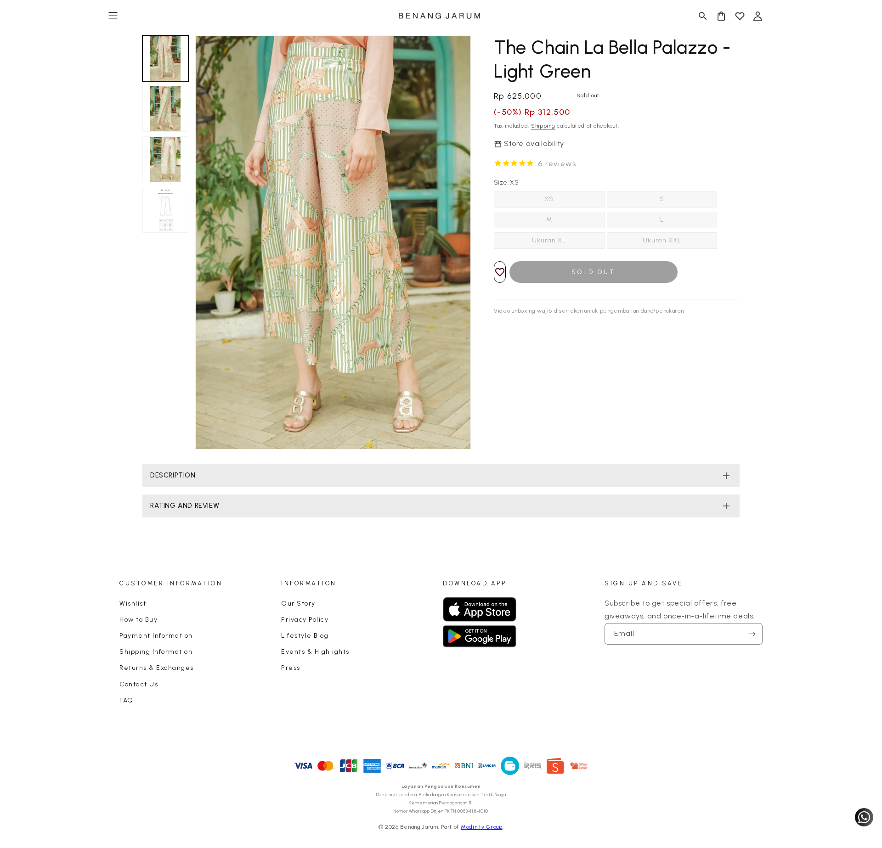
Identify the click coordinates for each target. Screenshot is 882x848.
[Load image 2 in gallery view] (165, 109)
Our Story (298, 603)
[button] (113, 16)
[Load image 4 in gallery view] (165, 210)
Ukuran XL (549, 240)
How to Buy (138, 619)
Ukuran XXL (662, 240)
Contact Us (138, 684)
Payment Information (156, 636)
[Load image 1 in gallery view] (165, 58)
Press (290, 668)
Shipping (543, 126)
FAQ (126, 700)
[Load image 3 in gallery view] (165, 159)
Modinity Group (482, 827)
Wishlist (132, 603)
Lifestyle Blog (304, 636)
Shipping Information (155, 652)
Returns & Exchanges (156, 668)
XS (549, 199)
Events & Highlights (315, 652)
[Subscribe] (752, 634)
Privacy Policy (304, 619)
